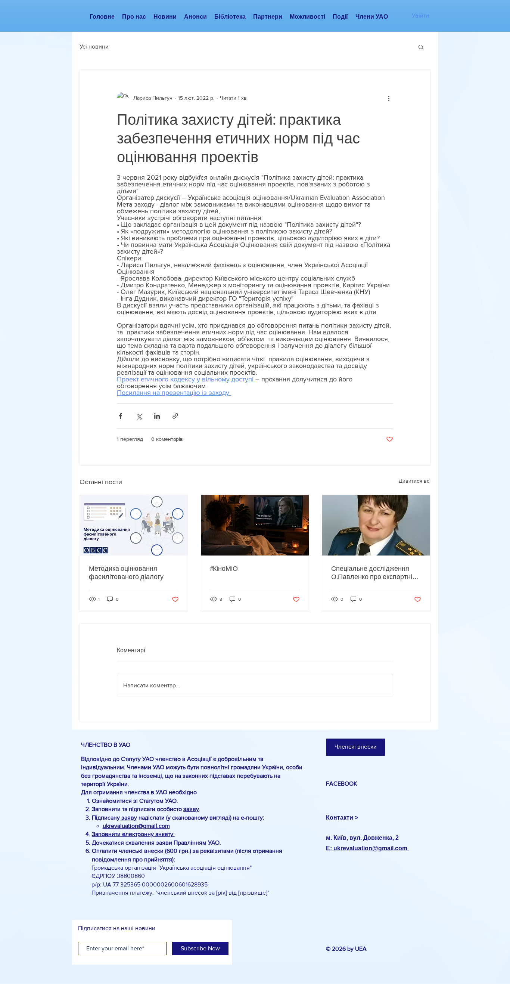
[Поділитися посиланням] (175, 416)
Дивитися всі (414, 481)
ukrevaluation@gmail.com (136, 826)
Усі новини (94, 46)
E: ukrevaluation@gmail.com (367, 848)
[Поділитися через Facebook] (120, 416)
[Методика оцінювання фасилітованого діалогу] (134, 525)
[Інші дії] (388, 97)
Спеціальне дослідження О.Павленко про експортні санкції (371, 572)
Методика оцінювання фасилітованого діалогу (126, 572)
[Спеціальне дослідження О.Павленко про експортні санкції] (376, 525)
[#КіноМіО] (255, 525)
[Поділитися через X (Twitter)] (138, 416)
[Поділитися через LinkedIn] (157, 416)
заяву (191, 809)
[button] (421, 47)
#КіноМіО (224, 568)
